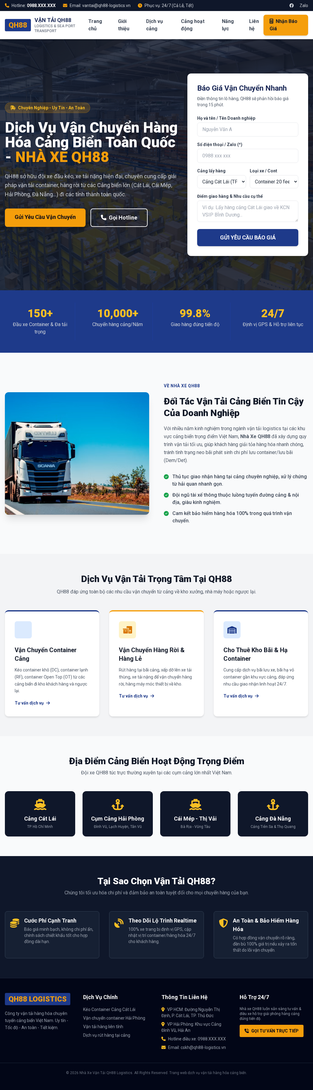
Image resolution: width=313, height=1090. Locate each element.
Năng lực (228, 25)
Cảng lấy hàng (211, 170)
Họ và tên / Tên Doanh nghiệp (226, 118)
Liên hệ (254, 25)
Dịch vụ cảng (154, 25)
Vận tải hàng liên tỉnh (103, 1026)
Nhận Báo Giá (283, 25)
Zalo (303, 5)
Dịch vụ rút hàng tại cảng (106, 1035)
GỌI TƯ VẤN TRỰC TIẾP (275, 1030)
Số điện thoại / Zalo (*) (219, 144)
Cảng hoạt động (192, 25)
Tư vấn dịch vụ (29, 703)
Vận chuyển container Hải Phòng (114, 1018)
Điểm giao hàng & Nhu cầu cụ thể (230, 196)
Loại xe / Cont (263, 170)
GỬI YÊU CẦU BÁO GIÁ (248, 237)
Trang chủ (95, 25)
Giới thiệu (123, 25)
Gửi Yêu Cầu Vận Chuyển (45, 217)
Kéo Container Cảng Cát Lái (109, 1009)
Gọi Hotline (123, 217)
